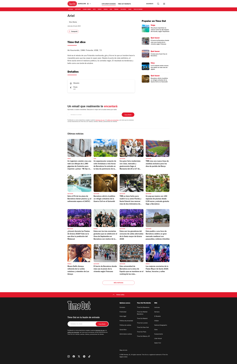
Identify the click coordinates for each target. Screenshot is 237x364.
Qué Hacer (78, 9)
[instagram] (68, 356)
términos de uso (99, 120)
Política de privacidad (126, 321)
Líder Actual (158, 338)
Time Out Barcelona (143, 307)
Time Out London (142, 323)
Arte (94, 9)
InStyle (156, 321)
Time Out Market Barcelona (142, 313)
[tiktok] (89, 356)
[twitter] (79, 356)
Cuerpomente (158, 334)
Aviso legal (123, 316)
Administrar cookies (126, 334)
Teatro (99, 9)
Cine (111, 9)
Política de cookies (125, 325)
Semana (156, 312)
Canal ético (123, 330)
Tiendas (116, 9)
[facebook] (74, 356)
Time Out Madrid (142, 318)
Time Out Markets (124, 4)
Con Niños (123, 9)
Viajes (129, 9)
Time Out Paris (141, 332)
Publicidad (123, 312)
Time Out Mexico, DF (143, 336)
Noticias (70, 9)
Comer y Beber (87, 9)
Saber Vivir (157, 343)
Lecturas (157, 307)
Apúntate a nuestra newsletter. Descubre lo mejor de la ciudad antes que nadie (92, 109)
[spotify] (84, 356)
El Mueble (157, 316)
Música (105, 9)
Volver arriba (120, 295)
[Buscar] (158, 4)
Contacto (122, 307)
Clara (155, 330)
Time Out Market (138, 9)
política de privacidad (113, 120)
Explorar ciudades (109, 4)
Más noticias (118, 283)
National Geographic (160, 325)
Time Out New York (143, 327)
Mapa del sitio (123, 350)
